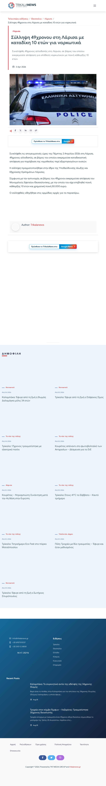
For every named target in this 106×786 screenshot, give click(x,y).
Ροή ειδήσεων (25, 744)
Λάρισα (48, 19)
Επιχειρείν (57, 665)
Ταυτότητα (84, 744)
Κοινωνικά (10, 387)
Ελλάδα (56, 652)
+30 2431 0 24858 (19, 646)
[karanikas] (53, 313)
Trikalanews (37, 224)
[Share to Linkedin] (26, 130)
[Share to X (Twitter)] (20, 130)
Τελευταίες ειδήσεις (18, 19)
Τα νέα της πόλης (13, 436)
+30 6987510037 (19, 642)
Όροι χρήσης (40, 744)
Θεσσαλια (36, 19)
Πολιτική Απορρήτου (63, 744)
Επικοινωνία (15, 751)
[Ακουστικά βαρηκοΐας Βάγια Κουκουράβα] (53, 277)
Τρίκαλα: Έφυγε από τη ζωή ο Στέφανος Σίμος (79, 397)
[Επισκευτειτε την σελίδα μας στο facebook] (42, 757)
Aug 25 (35, 700)
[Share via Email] (31, 130)
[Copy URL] (36, 130)
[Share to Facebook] (15, 130)
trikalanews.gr (75, 767)
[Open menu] (95, 5)
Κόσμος (56, 657)
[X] (51, 757)
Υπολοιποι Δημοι (66, 534)
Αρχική (13, 744)
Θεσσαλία (57, 648)
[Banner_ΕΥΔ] (53, 208)
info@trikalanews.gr (20, 638)
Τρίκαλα (56, 644)
